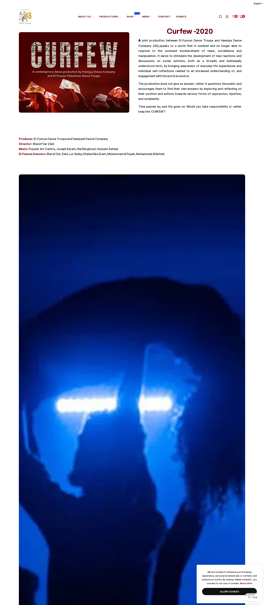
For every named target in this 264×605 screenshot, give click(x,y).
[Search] (220, 17)
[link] (110, 16)
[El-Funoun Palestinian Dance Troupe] (25, 16)
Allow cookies (229, 591)
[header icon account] (227, 17)
